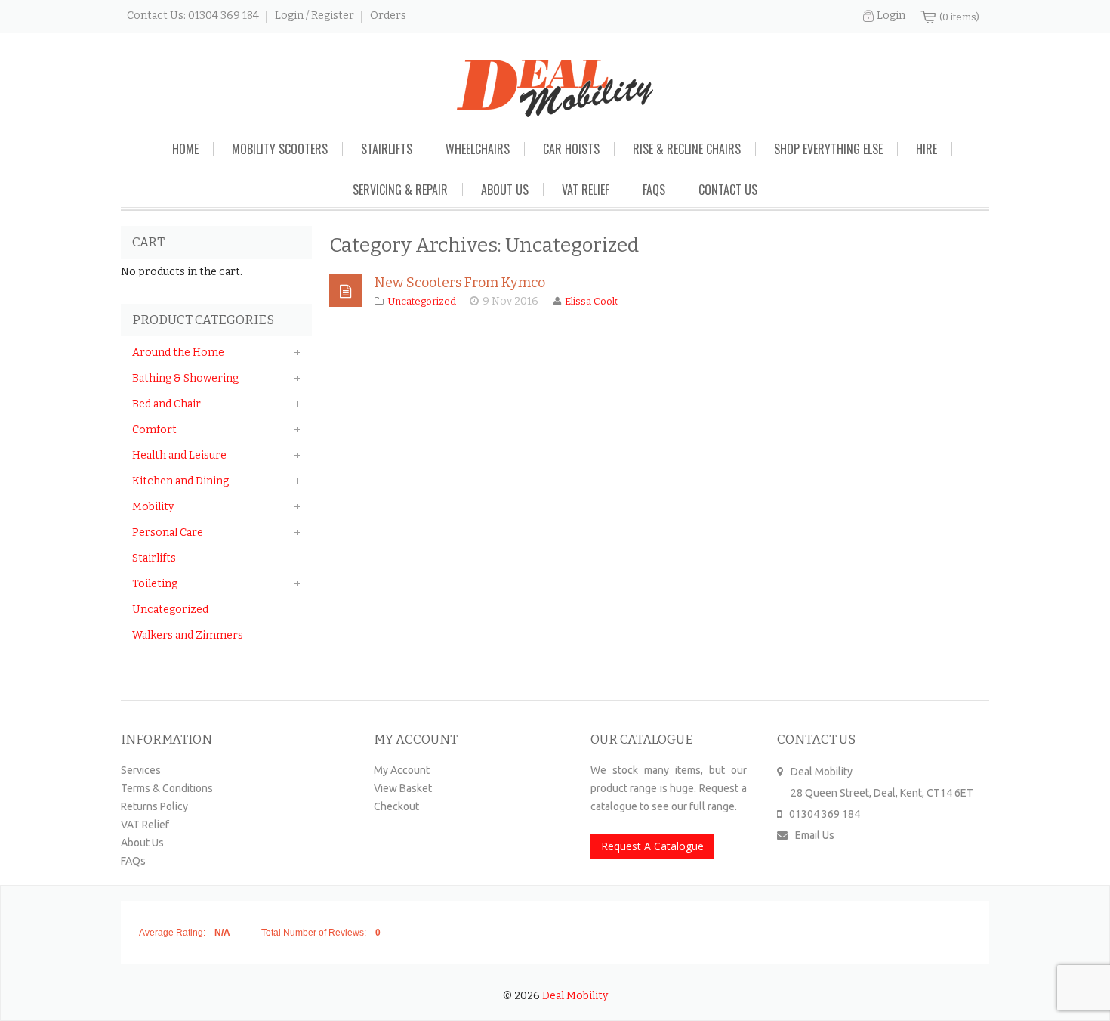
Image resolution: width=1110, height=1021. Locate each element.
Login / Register (314, 15)
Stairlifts (386, 149)
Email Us (814, 835)
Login (891, 15)
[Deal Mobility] (555, 88)
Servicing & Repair (400, 190)
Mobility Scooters (280, 149)
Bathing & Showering (185, 378)
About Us (505, 190)
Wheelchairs (478, 149)
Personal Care (167, 532)
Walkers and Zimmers (187, 635)
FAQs (654, 190)
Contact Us (727, 190)
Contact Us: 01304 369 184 (193, 15)
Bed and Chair (166, 404)
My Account (402, 770)
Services (141, 770)
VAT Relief (585, 190)
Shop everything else (828, 149)
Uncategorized (421, 301)
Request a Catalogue (652, 846)
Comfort (154, 429)
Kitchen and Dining (180, 481)
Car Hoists (571, 149)
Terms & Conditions (167, 788)
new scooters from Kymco (460, 282)
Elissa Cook (591, 301)
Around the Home (178, 352)
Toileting (154, 583)
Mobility (153, 506)
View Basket (403, 788)
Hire (926, 149)
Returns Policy (154, 806)
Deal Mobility (575, 995)
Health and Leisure (179, 455)
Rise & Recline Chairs (687, 149)
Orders (388, 15)
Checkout (396, 806)
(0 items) (959, 17)
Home (185, 149)
